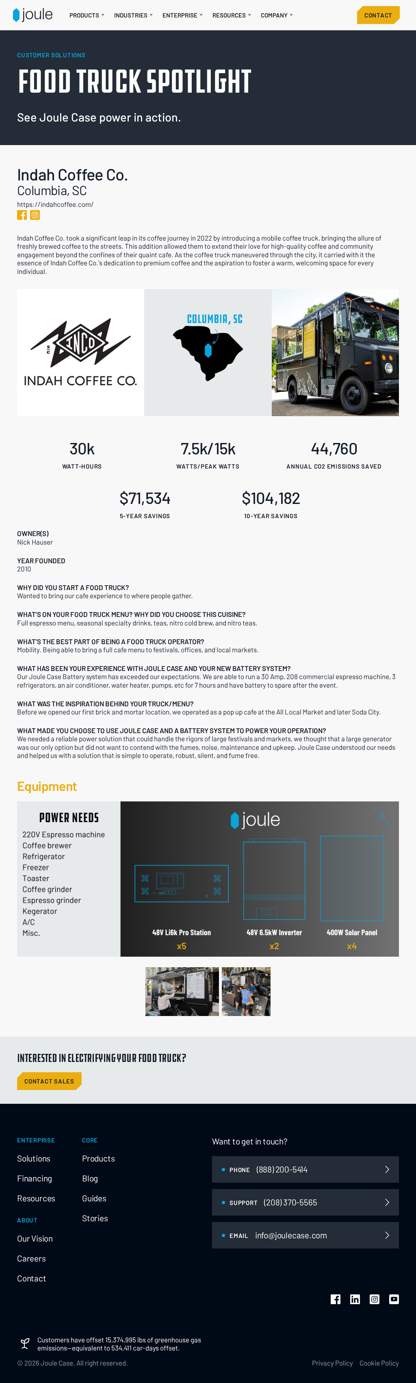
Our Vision (35, 1238)
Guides (94, 1198)
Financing (34, 1178)
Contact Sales (49, 1081)
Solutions (33, 1158)
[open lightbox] (182, 991)
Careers (31, 1258)
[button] (86, 15)
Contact (378, 15)
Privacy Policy (332, 1363)
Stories (95, 1218)
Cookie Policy (379, 1363)
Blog (90, 1178)
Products (98, 1158)
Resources (36, 1198)
